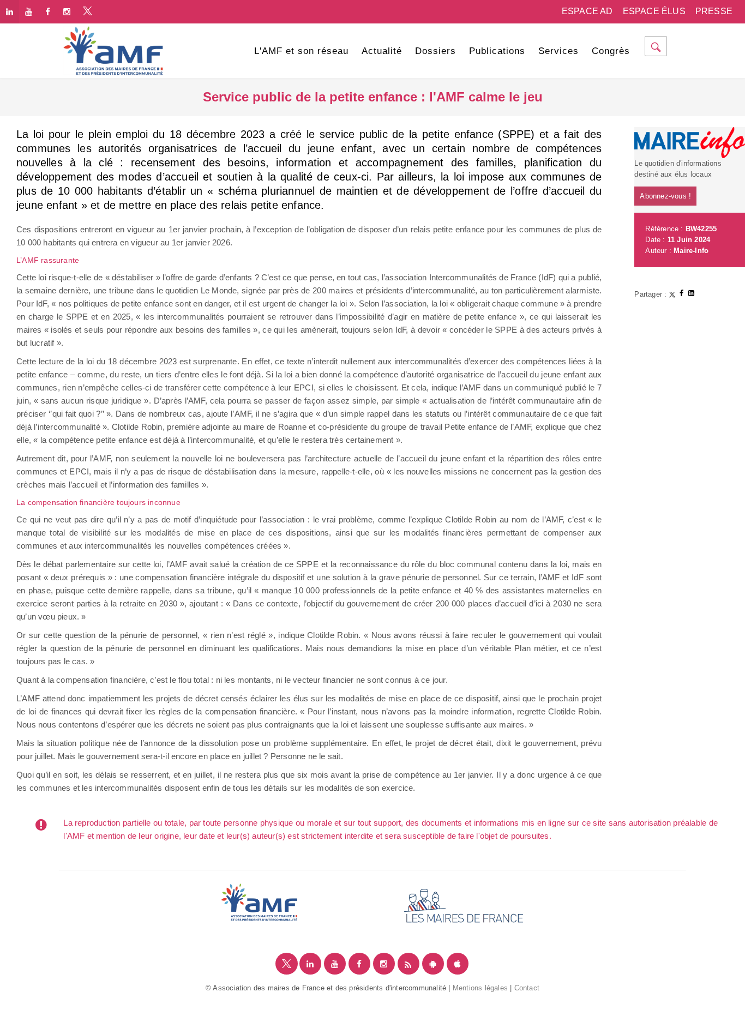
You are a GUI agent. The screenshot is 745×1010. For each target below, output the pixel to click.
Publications (497, 51)
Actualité (382, 51)
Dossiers (435, 51)
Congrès (611, 51)
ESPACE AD (587, 11)
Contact (526, 988)
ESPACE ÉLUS (654, 11)
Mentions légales (480, 988)
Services (558, 51)
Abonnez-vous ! (665, 196)
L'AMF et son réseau (301, 51)
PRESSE (713, 11)
